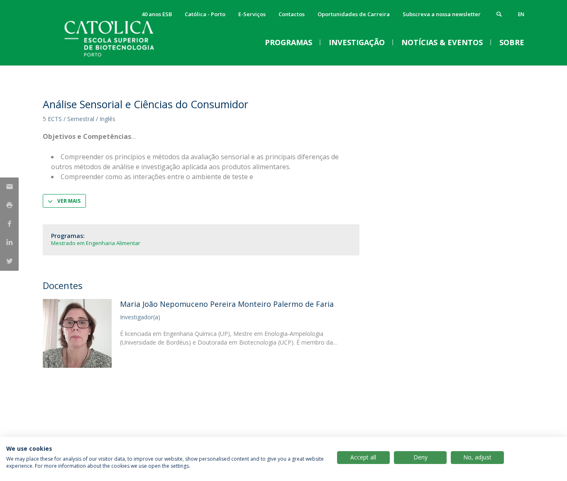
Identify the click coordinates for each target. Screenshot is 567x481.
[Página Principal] (126, 57)
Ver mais (69, 200)
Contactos (292, 14)
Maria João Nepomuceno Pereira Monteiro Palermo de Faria (227, 304)
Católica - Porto (205, 14)
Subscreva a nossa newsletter (442, 14)
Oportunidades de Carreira (354, 14)
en (521, 14)
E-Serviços (252, 14)
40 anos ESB (157, 14)
